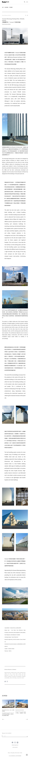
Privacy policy (12, 752)
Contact (21, 752)
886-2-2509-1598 (15, 747)
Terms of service (17, 752)
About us (9, 752)
